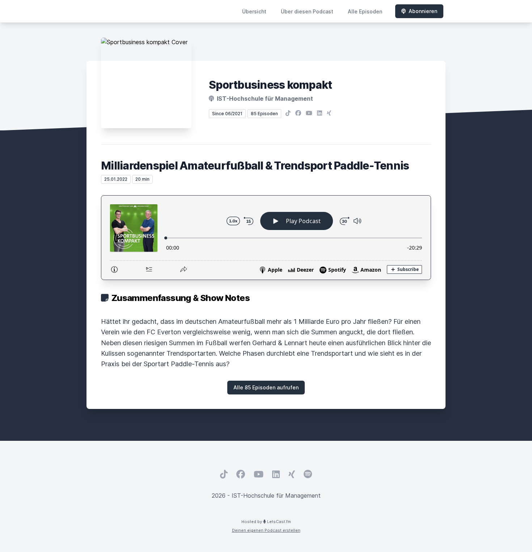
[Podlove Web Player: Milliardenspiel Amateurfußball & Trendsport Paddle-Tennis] (266, 238)
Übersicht (254, 11)
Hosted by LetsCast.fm (266, 521)
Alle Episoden (365, 11)
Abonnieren (423, 11)
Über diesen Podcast (307, 11)
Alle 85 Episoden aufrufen (266, 387)
